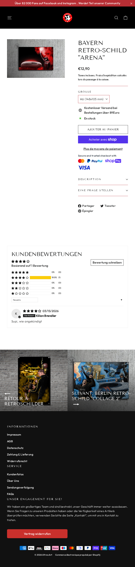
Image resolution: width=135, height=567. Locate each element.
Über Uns (13, 480)
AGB (10, 441)
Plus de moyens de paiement (103, 149)
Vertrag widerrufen (37, 534)
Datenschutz (15, 448)
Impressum (14, 434)
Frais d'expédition (106, 75)
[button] (20, 277)
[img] (32, 311)
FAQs (10, 494)
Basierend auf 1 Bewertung (29, 265)
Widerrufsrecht (17, 461)
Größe (84, 91)
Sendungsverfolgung (20, 487)
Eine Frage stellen (96, 190)
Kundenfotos (15, 474)
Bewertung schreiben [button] (107, 262)
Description (89, 179)
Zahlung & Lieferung (20, 454)
